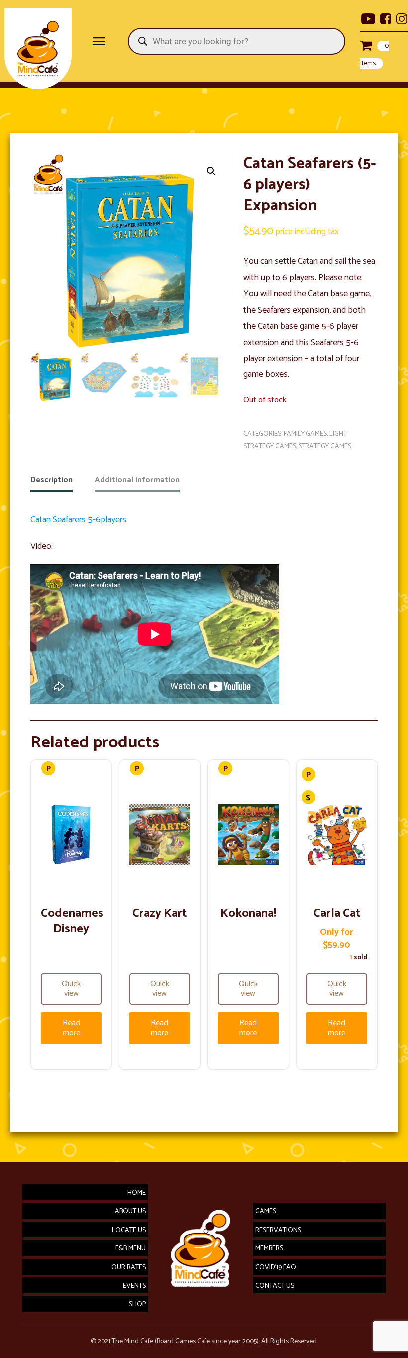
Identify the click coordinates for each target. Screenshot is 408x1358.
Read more (71, 1028)
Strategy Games (325, 446)
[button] (211, 171)
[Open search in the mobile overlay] (237, 41)
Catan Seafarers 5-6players (78, 519)
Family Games (305, 434)
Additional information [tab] (137, 480)
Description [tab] (51, 480)
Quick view (71, 988)
